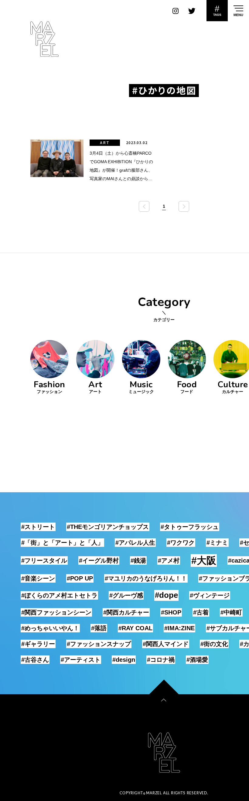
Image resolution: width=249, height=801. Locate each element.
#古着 (201, 612)
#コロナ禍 (161, 659)
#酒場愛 (197, 659)
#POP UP (80, 578)
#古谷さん (35, 659)
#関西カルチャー (126, 612)
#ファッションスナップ (99, 644)
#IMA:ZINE (179, 628)
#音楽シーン (38, 578)
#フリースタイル (44, 560)
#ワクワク (181, 542)
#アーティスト (81, 659)
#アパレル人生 (135, 542)
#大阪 (203, 560)
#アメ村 (168, 560)
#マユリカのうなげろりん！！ (146, 578)
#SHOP (171, 612)
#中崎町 (231, 612)
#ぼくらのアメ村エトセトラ (59, 595)
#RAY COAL (135, 628)
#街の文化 (214, 644)
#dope (166, 595)
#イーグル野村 (99, 560)
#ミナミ (217, 542)
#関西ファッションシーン (56, 612)
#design (123, 659)
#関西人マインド (166, 644)
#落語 (99, 628)
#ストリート (38, 526)
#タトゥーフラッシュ (190, 526)
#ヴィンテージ (210, 595)
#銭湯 (138, 560)
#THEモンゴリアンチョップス (108, 526)
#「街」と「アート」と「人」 (62, 542)
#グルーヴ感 (126, 595)
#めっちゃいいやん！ (50, 628)
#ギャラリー (38, 644)
